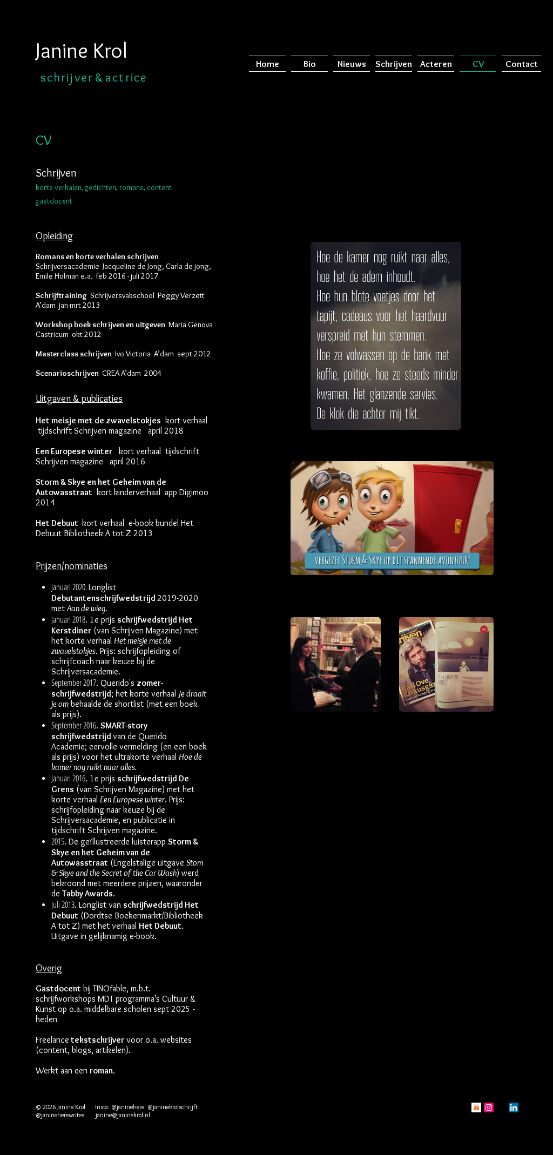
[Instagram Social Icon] (489, 1107)
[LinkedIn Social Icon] (513, 1107)
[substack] (476, 1107)
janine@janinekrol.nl (123, 1115)
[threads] (501, 1107)
